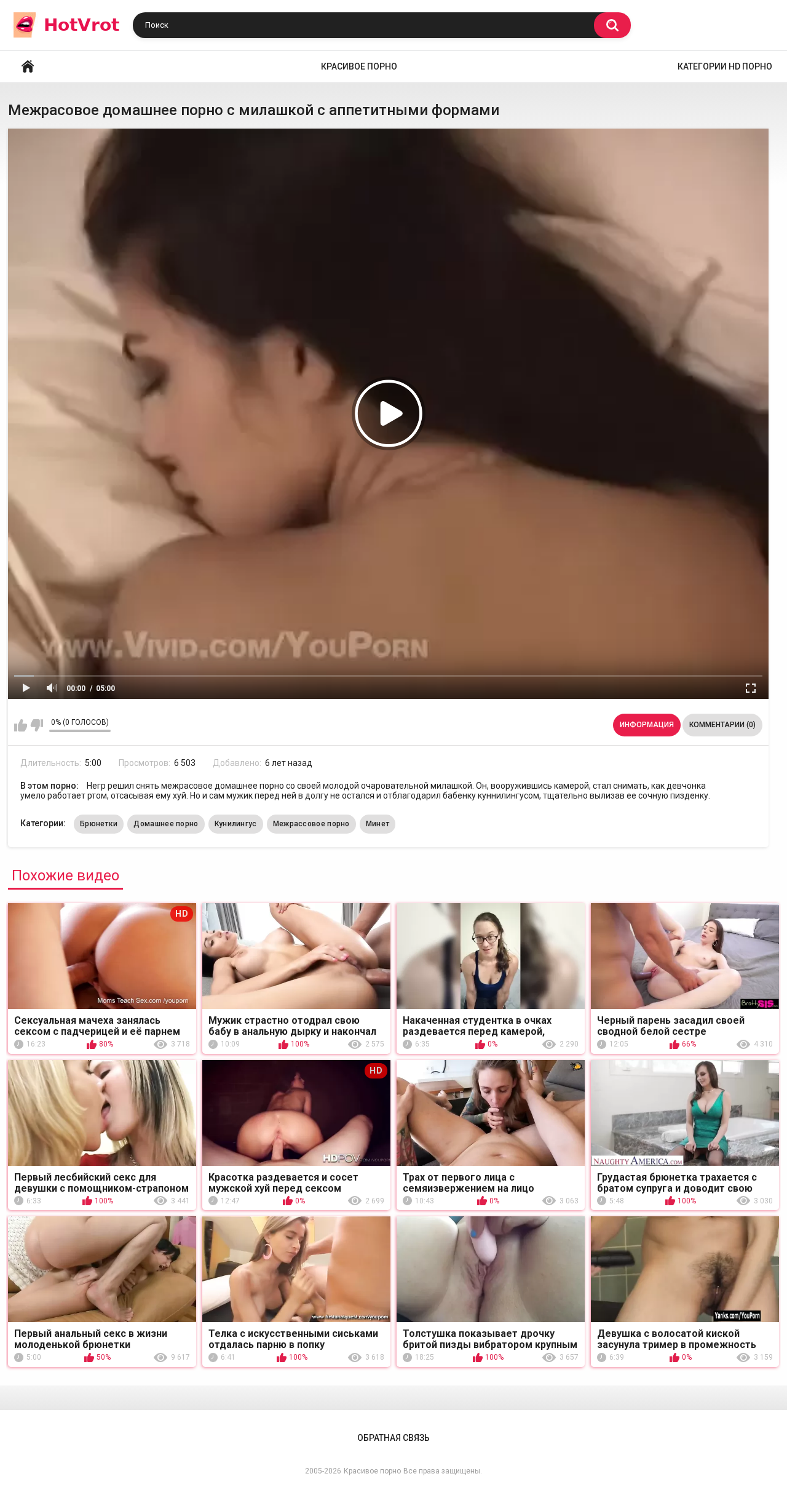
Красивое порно (359, 66)
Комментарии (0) (722, 724)
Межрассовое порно (311, 823)
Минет (378, 823)
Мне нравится (20, 725)
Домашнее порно (165, 823)
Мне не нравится (36, 725)
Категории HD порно (725, 66)
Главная (27, 66)
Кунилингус (236, 823)
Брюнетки (98, 823)
